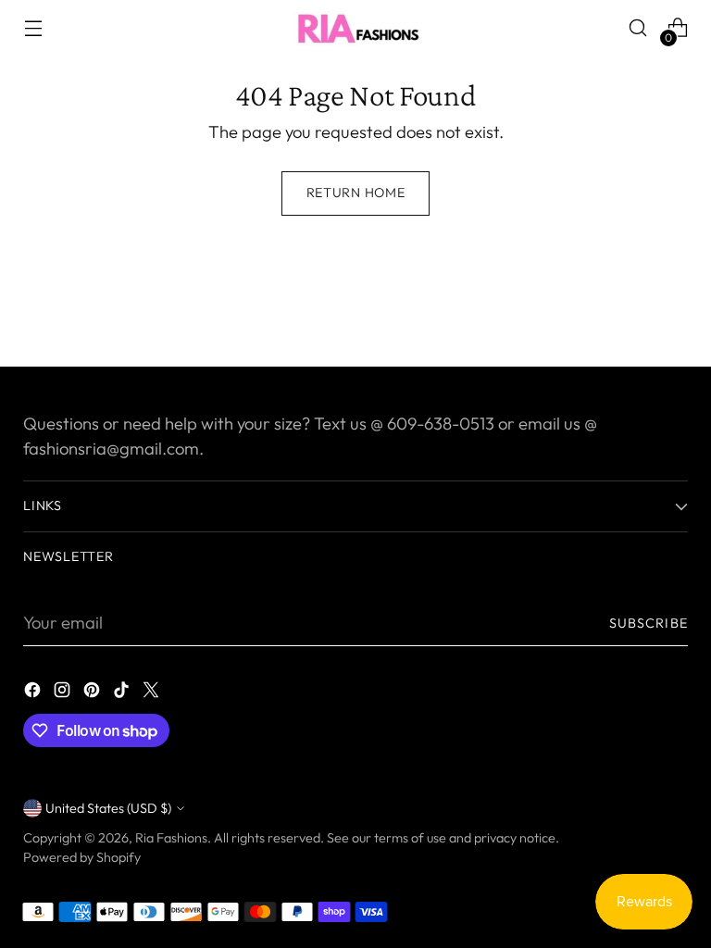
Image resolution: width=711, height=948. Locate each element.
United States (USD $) (108, 808)
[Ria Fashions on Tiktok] (123, 693)
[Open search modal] (638, 28)
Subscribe (648, 623)
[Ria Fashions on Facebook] (34, 693)
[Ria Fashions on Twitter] (153, 693)
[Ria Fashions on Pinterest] (93, 693)
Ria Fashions (171, 838)
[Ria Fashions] (355, 27)
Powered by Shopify (82, 857)
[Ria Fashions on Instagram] (64, 693)
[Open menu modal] (33, 28)
